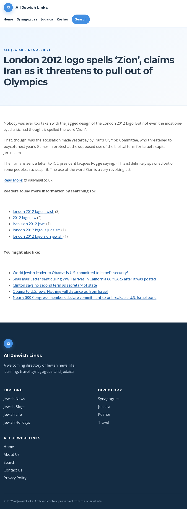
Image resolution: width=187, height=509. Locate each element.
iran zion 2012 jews (29, 223)
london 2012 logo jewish (33, 211)
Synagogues (27, 19)
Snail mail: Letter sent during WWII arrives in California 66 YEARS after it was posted (84, 279)
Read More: (13, 180)
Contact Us (13, 470)
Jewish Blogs (14, 406)
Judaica (47, 19)
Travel (103, 422)
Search (80, 19)
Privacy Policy (15, 477)
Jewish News (14, 398)
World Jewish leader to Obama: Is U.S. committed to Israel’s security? (70, 272)
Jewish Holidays (17, 422)
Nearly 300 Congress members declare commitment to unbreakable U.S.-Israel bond (84, 297)
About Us (12, 454)
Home (8, 19)
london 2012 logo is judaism (36, 229)
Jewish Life (13, 414)
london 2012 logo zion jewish (37, 236)
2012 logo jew (24, 217)
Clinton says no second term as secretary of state (55, 285)
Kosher (62, 19)
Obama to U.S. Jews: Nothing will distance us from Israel (60, 291)
